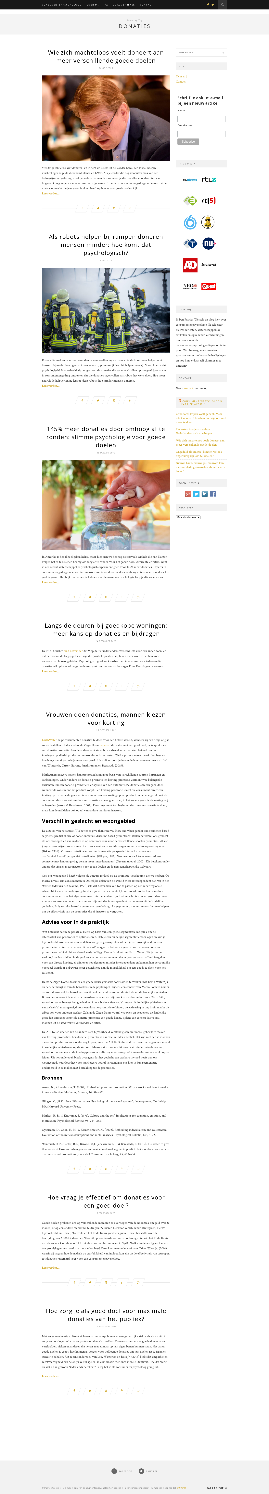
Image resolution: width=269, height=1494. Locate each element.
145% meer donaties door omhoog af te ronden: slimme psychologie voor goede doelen (106, 437)
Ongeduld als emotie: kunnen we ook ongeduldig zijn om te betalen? (199, 454)
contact (188, 388)
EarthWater (49, 740)
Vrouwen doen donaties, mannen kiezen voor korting (106, 718)
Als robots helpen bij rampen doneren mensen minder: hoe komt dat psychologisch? (106, 244)
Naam (181, 110)
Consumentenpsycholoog (62, 4)
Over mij (93, 4)
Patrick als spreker (120, 4)
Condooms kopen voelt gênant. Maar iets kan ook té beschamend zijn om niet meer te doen (201, 418)
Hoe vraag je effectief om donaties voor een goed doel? (106, 1201)
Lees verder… (50, 193)
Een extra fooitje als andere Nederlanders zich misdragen (194, 431)
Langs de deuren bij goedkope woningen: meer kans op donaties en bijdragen (106, 629)
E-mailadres (184, 125)
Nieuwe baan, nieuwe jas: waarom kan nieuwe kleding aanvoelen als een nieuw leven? (200, 467)
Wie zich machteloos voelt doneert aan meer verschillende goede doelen (106, 56)
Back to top (215, 1488)
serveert (105, 745)
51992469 (181, 1487)
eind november (73, 651)
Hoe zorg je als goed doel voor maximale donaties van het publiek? (106, 1315)
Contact (146, 4)
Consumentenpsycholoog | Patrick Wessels (200, 403)
